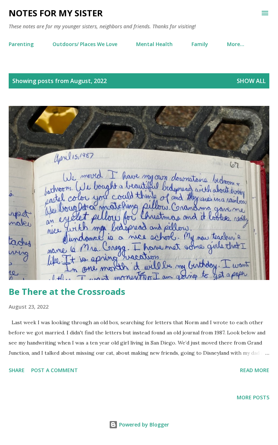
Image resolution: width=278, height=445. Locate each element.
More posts (253, 397)
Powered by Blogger (143, 424)
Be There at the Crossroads (67, 291)
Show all (251, 81)
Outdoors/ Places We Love (84, 44)
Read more (254, 370)
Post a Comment (54, 370)
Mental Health (154, 44)
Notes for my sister (56, 13)
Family (199, 44)
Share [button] (17, 370)
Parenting (21, 44)
